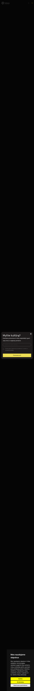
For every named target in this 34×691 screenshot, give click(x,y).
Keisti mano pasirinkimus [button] (20, 685)
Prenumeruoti (17, 355)
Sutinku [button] (20, 678)
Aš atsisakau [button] (20, 682)
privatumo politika (9, 350)
